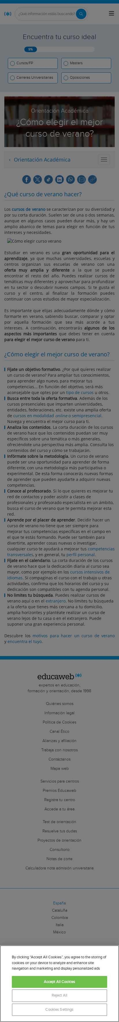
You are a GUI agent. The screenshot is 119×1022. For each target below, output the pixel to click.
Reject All (59, 995)
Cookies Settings (59, 1010)
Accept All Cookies (59, 982)
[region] (59, 983)
